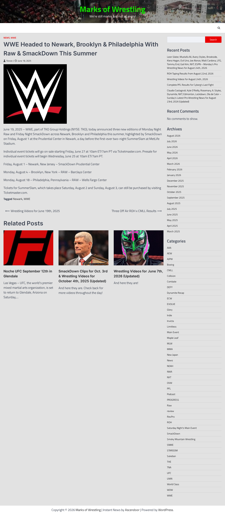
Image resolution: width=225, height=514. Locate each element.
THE (169, 461)
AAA (169, 248)
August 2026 (173, 135)
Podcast (171, 394)
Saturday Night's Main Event (182, 428)
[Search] (218, 28)
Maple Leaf (172, 338)
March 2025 (173, 231)
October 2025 (174, 192)
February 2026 (174, 169)
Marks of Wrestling (112, 9)
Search (213, 40)
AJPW (170, 259)
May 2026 (172, 152)
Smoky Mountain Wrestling (181, 439)
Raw (169, 405)
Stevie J (10, 60)
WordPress (165, 509)
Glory (169, 309)
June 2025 (172, 214)
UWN (169, 478)
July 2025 (172, 209)
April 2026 (172, 158)
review (170, 411)
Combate (171, 281)
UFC (169, 473)
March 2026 (173, 164)
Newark (17, 199)
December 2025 (175, 180)
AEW (169, 253)
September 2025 (176, 197)
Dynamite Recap (175, 293)
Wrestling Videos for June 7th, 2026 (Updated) (138, 273)
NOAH (170, 366)
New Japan (172, 355)
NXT (169, 377)
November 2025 (175, 186)
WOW (170, 490)
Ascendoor (132, 509)
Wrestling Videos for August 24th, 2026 (187, 79)
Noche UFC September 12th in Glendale (28, 273)
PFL (169, 388)
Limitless (171, 326)
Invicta (170, 321)
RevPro (171, 416)
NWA (169, 371)
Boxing (170, 264)
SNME (170, 445)
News (7, 37)
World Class (173, 484)
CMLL (170, 270)
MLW (169, 343)
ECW (169, 298)
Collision (171, 276)
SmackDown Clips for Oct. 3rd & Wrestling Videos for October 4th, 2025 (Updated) (83, 276)
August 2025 (173, 203)
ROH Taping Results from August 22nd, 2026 (190, 73)
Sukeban (171, 456)
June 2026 (172, 147)
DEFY (170, 287)
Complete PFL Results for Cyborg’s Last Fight (190, 85)
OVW (169, 383)
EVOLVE (171, 304)
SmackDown (173, 433)
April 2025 (172, 226)
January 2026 (174, 175)
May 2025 (172, 220)
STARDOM (172, 450)
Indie (169, 315)
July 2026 (172, 141)
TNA (169, 467)
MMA (170, 349)
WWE (13, 37)
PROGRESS (173, 400)
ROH (169, 422)
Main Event (173, 332)
